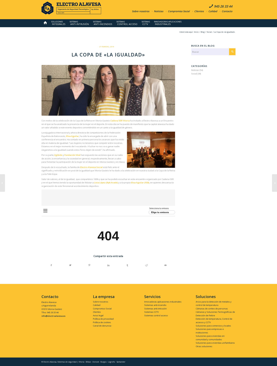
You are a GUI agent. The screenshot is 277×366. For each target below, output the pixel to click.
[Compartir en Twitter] (70, 265)
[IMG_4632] (108, 90)
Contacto (227, 11)
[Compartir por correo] (165, 265)
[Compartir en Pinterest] (89, 265)
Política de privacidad (103, 318)
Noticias (158, 11)
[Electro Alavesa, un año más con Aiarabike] (2, 183)
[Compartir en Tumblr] (127, 265)
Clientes (199, 11)
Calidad (212, 11)
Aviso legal (98, 315)
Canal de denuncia (102, 325)
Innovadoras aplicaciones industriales (162, 301)
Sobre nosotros (140, 11)
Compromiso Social (179, 11)
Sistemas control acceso (156, 315)
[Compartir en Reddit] (146, 265)
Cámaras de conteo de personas (212, 308)
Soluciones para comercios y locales (213, 325)
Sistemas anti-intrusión (155, 308)
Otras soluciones (204, 346)
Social (194, 73)
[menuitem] (45, 23)
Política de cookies (102, 322)
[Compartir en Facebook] (51, 265)
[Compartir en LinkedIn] (108, 265)
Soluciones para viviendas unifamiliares (215, 342)
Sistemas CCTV (151, 311)
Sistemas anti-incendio (155, 305)
